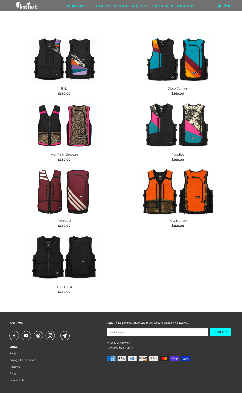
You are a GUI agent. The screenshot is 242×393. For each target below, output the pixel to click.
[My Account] (220, 5)
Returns (14, 366)
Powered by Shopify (120, 347)
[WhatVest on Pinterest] (39, 335)
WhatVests (78, 6)
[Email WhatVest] (66, 335)
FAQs (13, 353)
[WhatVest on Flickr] (59, 335)
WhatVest (123, 343)
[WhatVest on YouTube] (27, 335)
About (183, 6)
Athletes (141, 6)
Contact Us (16, 380)
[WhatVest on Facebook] (15, 335)
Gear (101, 6)
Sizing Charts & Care (22, 360)
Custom (121, 6)
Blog (12, 373)
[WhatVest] (26, 5)
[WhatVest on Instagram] (51, 335)
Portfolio (163, 6)
